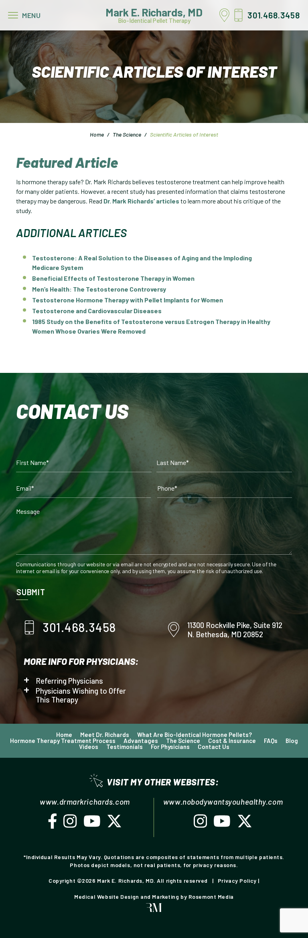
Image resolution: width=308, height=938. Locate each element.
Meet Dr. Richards (104, 734)
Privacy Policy (237, 880)
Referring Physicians (69, 680)
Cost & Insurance (232, 740)
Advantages (141, 740)
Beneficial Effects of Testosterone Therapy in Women (113, 278)
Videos (88, 746)
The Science (127, 134)
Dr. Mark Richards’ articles (141, 201)
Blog (292, 740)
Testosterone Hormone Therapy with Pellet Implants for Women (127, 300)
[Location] (226, 15)
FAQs (271, 740)
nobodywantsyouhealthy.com (232, 801)
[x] (114, 824)
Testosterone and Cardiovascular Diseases (97, 310)
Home (97, 134)
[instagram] (70, 824)
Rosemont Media (211, 896)
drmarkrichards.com (94, 801)
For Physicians (170, 746)
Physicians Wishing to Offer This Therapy (81, 695)
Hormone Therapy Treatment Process (63, 740)
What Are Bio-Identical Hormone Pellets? (194, 734)
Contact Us (213, 746)
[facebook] (52, 824)
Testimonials (124, 746)
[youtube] (92, 824)
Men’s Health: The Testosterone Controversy (99, 289)
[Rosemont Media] (154, 909)
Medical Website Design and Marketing (126, 896)
